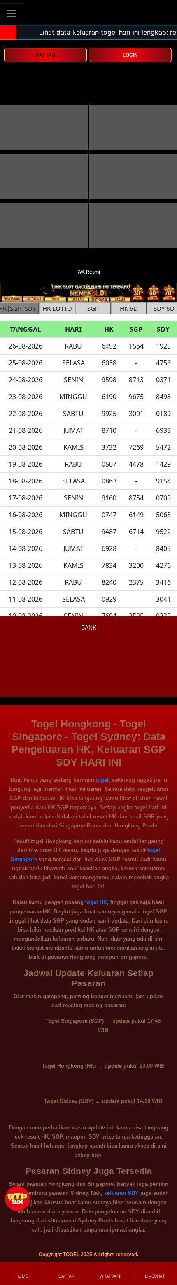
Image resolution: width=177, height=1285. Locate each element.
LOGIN (130, 55)
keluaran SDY (121, 1193)
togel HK (96, 902)
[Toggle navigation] (11, 13)
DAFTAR (45, 55)
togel (102, 780)
